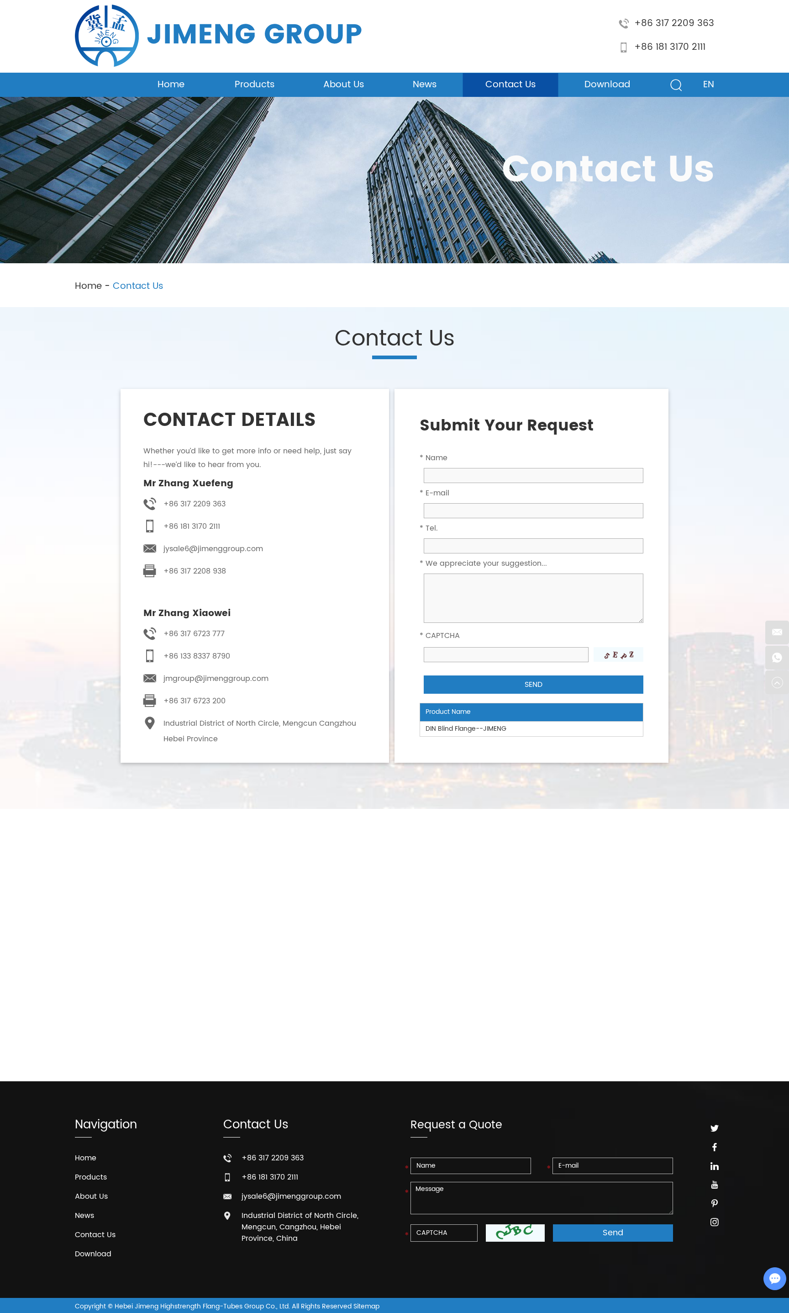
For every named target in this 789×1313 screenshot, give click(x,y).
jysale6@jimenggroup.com (213, 549)
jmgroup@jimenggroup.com (215, 679)
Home (171, 84)
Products (255, 84)
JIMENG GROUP (254, 36)
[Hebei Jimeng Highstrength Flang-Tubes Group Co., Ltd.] (107, 36)
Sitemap (366, 1306)
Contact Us (510, 84)
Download (607, 84)
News (425, 84)
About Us (343, 84)
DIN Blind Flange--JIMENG (466, 728)
